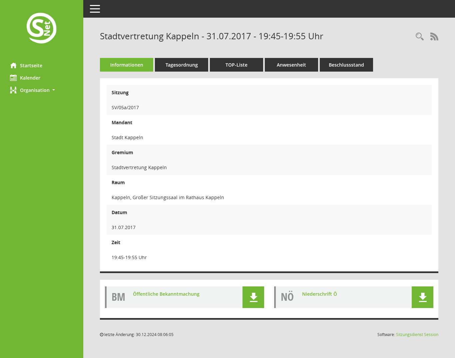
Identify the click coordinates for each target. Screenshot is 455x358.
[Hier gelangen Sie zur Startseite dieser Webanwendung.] (41, 29)
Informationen (126, 65)
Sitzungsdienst (417, 334)
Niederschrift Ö (319, 294)
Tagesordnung (182, 65)
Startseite (31, 65)
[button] (41, 90)
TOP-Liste (236, 65)
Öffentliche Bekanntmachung (166, 294)
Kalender (30, 78)
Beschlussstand (346, 65)
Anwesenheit (291, 65)
